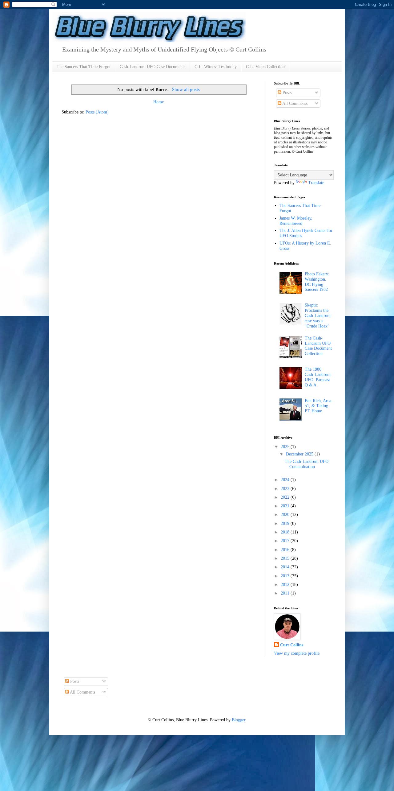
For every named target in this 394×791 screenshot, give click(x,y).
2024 (286, 479)
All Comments (294, 103)
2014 (286, 567)
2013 (286, 576)
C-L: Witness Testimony (216, 66)
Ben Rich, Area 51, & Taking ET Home (318, 406)
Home (158, 102)
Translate (316, 182)
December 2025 (300, 454)
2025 (286, 446)
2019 (286, 523)
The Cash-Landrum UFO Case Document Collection (318, 346)
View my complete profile (297, 653)
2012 (286, 584)
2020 (286, 514)
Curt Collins (291, 645)
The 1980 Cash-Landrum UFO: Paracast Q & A (318, 377)
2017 (286, 540)
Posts (286, 92)
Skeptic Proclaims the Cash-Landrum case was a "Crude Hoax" (318, 315)
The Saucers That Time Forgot (84, 66)
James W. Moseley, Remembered (295, 221)
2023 (286, 488)
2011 (286, 593)
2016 (286, 549)
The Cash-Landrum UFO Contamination (306, 464)
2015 (286, 558)
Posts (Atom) (97, 112)
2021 (286, 506)
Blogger (238, 720)
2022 (286, 497)
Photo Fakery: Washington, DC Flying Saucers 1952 (317, 282)
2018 (286, 532)
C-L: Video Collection (265, 66)
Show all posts (185, 89)
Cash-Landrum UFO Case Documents (152, 66)
